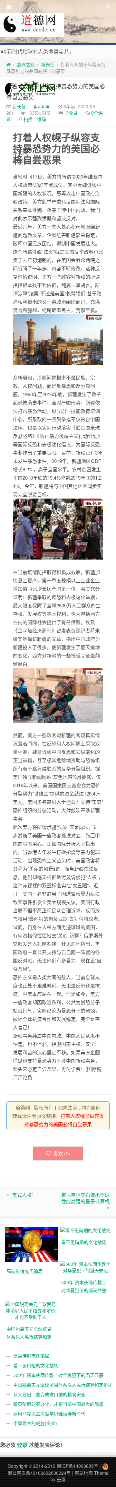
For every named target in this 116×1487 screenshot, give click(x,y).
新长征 (47, 64)
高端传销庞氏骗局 (31, 1355)
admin (44, 106)
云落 (61, 1479)
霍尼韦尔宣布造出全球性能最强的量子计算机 (85, 1197)
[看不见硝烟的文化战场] (85, 1229)
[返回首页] (8, 64)
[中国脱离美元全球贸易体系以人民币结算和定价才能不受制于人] (30, 1310)
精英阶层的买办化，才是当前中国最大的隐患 (58, 1404)
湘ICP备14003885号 (77, 1466)
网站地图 (84, 1473)
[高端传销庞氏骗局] (32, 1244)
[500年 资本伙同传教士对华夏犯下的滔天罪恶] (85, 1266)
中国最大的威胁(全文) (35, 1423)
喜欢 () (61, 1153)
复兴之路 (26, 64)
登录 (22, 1444)
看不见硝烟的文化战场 (35, 1365)
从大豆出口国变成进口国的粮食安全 (49, 1394)
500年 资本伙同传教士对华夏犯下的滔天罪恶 (58, 1375)
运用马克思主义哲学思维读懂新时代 (49, 1413)
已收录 (71, 112)
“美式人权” (22, 1194)
